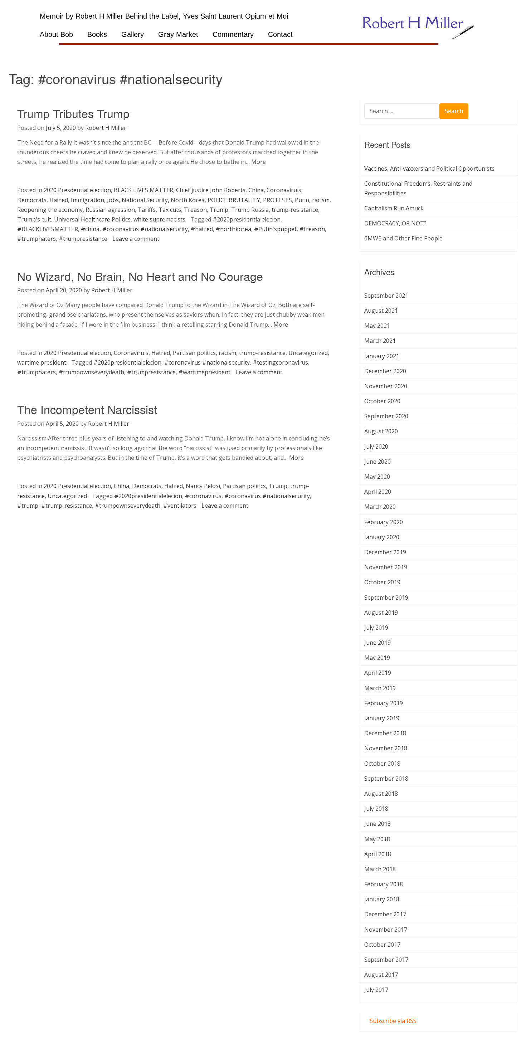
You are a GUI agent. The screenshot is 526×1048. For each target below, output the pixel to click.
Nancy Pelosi (203, 486)
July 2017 (376, 990)
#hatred (202, 229)
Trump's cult (34, 219)
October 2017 (382, 945)
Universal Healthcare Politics (92, 219)
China (256, 190)
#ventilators (179, 506)
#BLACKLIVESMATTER (47, 229)
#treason (312, 229)
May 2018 (377, 839)
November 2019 (385, 567)
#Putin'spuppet (275, 229)
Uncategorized (308, 353)
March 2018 (380, 869)
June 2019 (377, 643)
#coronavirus (203, 496)
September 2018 (386, 779)
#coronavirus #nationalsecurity (145, 229)
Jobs (113, 200)
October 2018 (382, 763)
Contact (280, 34)
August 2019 (381, 612)
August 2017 (381, 975)
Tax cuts (170, 210)
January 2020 (381, 537)
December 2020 (385, 371)
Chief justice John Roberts (210, 190)
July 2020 (376, 446)
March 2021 (380, 341)
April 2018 (377, 854)
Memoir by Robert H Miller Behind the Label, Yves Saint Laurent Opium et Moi (164, 16)
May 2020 (377, 477)
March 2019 (380, 688)
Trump (219, 210)
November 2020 (385, 386)
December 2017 (385, 914)
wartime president (41, 362)
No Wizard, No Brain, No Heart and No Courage (140, 276)
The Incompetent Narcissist (87, 409)
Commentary (233, 34)
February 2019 (383, 703)
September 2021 (386, 295)
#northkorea (233, 229)
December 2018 (385, 733)
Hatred (58, 200)
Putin (302, 200)
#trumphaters (36, 239)
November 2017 (385, 930)
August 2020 (381, 431)
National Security (145, 200)
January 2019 (381, 718)
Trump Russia (250, 210)
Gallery (132, 34)
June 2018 (377, 824)
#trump (27, 506)
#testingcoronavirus (280, 362)
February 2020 (383, 522)
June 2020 (377, 461)
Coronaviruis (284, 190)
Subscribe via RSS (393, 1021)
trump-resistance (295, 210)
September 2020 (386, 416)
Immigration (87, 200)
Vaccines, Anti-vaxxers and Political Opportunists (429, 168)
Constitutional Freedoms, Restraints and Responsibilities (418, 188)
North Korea (188, 200)
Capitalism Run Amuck (394, 208)
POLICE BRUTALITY (234, 200)
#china (90, 229)
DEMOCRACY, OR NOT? (395, 223)
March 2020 (380, 507)
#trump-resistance (66, 506)
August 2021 (381, 311)
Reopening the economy (50, 210)
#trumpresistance (83, 239)
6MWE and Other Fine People (403, 238)
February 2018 (383, 884)
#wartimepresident (204, 372)
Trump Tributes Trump (73, 113)
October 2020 (382, 401)
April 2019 (377, 673)
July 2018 (376, 809)
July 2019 (376, 628)
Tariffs (147, 210)
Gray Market (178, 34)
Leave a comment (135, 239)
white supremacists (159, 219)
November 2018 (385, 748)
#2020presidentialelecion (247, 219)
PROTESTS (277, 200)
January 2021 (381, 356)
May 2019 (377, 658)
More (258, 162)
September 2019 (386, 597)
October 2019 (382, 582)
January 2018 (381, 899)
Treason (195, 210)
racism (321, 200)
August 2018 (381, 794)
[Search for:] (401, 111)
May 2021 (377, 326)
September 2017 (386, 960)
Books (97, 34)
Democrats (32, 200)
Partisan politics (194, 353)
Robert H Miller (105, 128)
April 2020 (377, 492)
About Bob (56, 34)
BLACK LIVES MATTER (143, 190)
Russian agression (110, 210)
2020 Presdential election (77, 190)
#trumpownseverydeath (91, 372)
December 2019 (385, 552)
